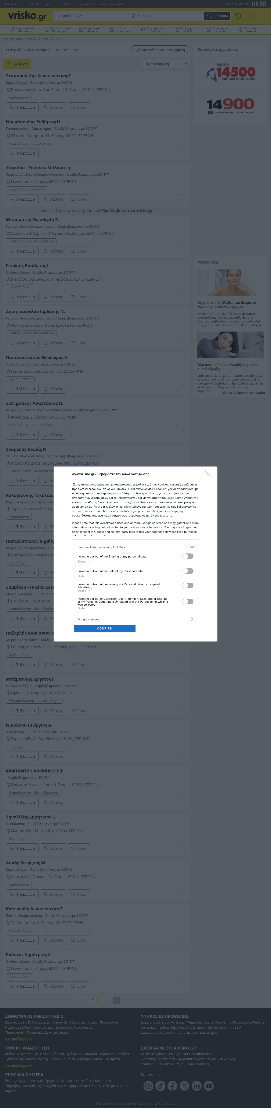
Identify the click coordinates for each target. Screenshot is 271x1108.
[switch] (188, 556)
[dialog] (135, 554)
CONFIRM (105, 628)
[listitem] (135, 547)
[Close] (209, 474)
